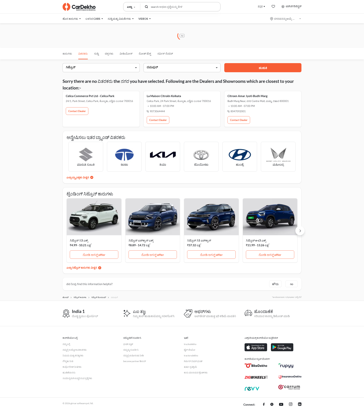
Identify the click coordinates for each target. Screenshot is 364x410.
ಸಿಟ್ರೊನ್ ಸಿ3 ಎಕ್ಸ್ (79, 240)
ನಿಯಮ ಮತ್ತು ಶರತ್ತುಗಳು (73, 355)
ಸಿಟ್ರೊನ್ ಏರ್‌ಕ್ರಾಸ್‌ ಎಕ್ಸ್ (141, 240)
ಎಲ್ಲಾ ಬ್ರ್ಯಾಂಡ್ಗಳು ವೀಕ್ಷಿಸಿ (78, 177)
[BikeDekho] (256, 365)
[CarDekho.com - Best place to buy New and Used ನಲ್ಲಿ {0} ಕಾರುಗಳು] (79, 7)
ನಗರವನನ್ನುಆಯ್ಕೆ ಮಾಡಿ (286, 18)
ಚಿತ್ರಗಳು (109, 53)
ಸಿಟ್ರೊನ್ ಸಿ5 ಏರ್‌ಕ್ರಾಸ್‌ (199, 240)
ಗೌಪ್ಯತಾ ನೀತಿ (68, 361)
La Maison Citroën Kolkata (164, 96)
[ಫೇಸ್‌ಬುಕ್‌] (264, 404)
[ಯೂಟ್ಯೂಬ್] (281, 404)
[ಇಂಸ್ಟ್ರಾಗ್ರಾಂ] (290, 404)
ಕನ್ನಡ (260, 6)
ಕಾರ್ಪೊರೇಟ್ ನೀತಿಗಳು (72, 366)
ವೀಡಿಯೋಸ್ (126, 53)
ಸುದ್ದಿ (96, 53)
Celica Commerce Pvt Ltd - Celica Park (90, 96)
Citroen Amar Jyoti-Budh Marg (248, 96)
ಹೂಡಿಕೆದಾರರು (69, 372)
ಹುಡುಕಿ (263, 68)
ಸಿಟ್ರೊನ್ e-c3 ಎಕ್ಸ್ (256, 240)
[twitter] (271, 404)
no (291, 284)
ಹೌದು (275, 284)
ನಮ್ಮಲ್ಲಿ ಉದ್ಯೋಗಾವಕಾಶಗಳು (75, 349)
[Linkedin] (299, 404)
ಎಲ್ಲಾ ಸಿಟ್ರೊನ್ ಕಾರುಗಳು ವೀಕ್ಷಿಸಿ (82, 267)
